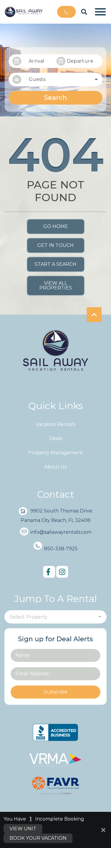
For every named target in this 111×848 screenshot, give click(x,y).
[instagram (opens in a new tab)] (62, 572)
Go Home (55, 226)
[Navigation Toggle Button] (100, 12)
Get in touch (55, 245)
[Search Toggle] (84, 12)
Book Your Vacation (38, 838)
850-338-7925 (61, 548)
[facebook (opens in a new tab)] (49, 572)
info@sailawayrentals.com (60, 532)
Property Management (55, 452)
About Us (55, 467)
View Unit (22, 828)
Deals (55, 438)
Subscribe (55, 692)
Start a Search (55, 264)
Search (55, 98)
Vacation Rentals (55, 424)
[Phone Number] (66, 12)
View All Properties (55, 285)
